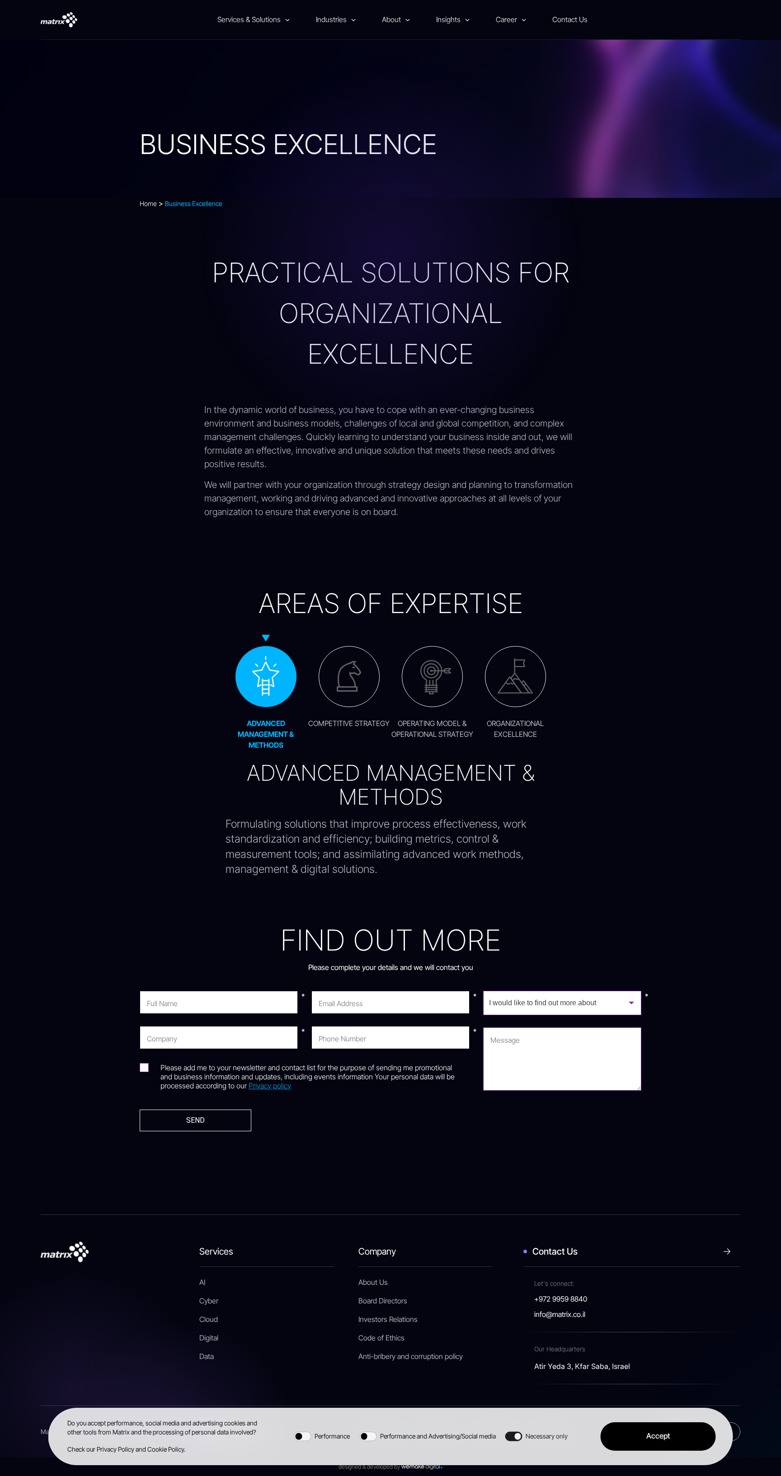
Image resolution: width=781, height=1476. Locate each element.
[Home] (59, 20)
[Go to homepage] (65, 1251)
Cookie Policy (165, 1449)
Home (148, 203)
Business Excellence (193, 203)
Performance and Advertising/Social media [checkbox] (438, 1436)
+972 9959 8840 (560, 1299)
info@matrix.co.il (559, 1315)
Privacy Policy (115, 1449)
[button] (657, 1436)
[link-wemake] (421, 1467)
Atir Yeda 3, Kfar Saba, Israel (582, 1366)
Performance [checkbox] (332, 1436)
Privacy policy (270, 1085)
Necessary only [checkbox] (547, 1436)
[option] (265, 692)
